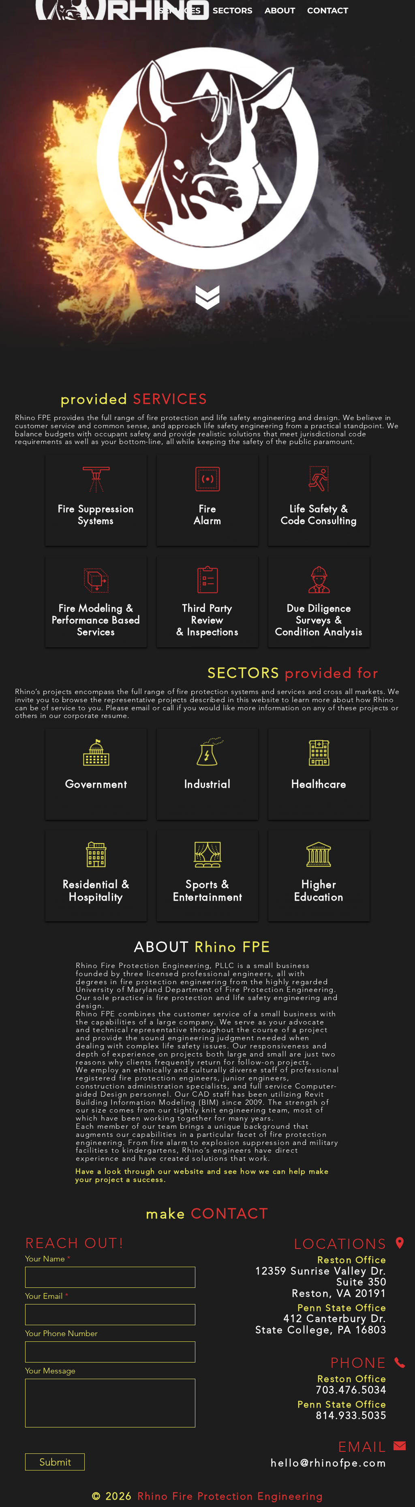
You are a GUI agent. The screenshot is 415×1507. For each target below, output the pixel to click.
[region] (96, 500)
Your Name (45, 1259)
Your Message (50, 1371)
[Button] (96, 471)
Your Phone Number (61, 1333)
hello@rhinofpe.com (329, 1463)
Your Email (44, 1296)
